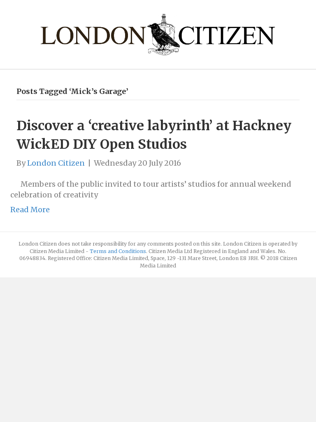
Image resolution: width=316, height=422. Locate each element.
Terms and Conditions (118, 251)
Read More (30, 209)
